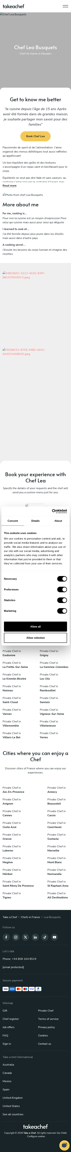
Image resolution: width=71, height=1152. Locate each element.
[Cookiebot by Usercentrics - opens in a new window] (52, 511)
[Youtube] (54, 937)
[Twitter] (25, 937)
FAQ (5, 1035)
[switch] (62, 589)
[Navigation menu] (65, 5)
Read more (10, 186)
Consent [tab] (13, 520)
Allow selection (35, 637)
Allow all (35, 626)
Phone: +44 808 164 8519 (19, 959)
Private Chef (45, 1011)
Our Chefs (62, 1133)
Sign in (7, 1044)
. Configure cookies (35, 1136)
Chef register (11, 1019)
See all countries (13, 1114)
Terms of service (48, 1019)
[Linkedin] (35, 937)
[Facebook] (6, 937)
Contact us (44, 1044)
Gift (5, 1011)
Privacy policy (46, 1027)
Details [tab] (35, 520)
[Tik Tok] (44, 937)
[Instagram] (15, 937)
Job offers (8, 1027)
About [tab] (58, 520)
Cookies (43, 1035)
